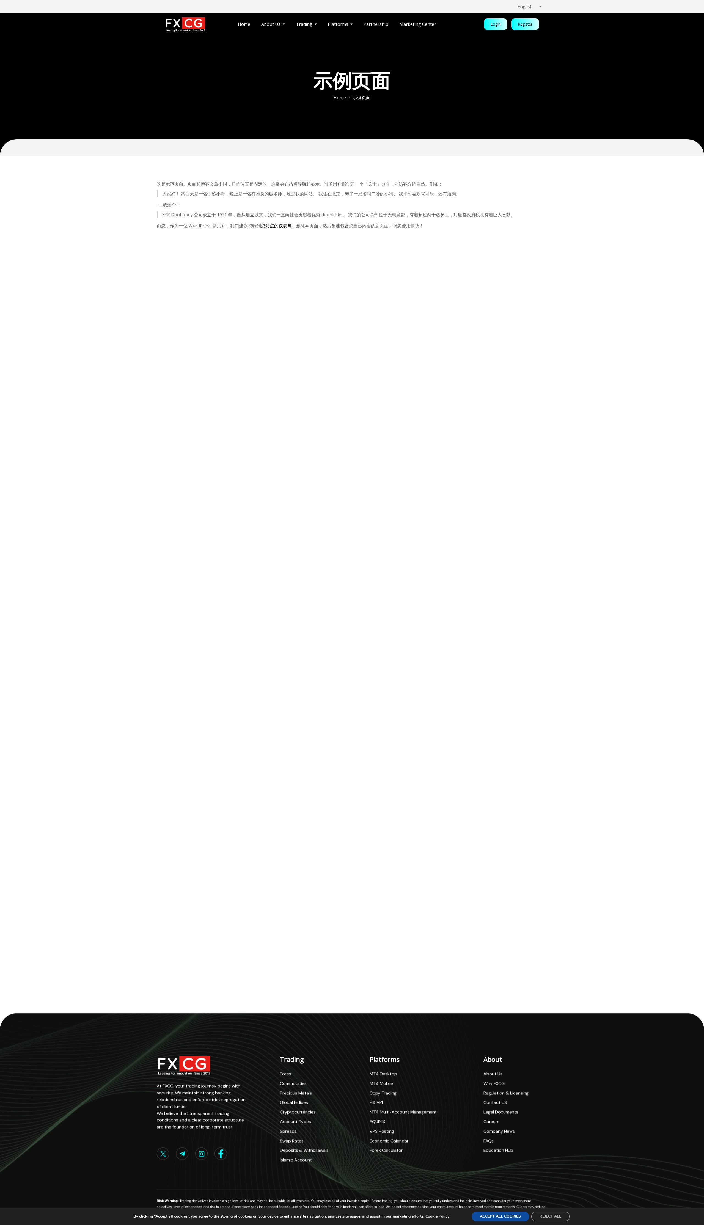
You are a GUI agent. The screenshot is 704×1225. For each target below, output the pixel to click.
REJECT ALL (550, 1216)
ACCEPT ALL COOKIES (500, 1216)
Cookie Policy (437, 1216)
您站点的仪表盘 (276, 226)
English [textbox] (525, 7)
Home (340, 98)
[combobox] (532, 6)
